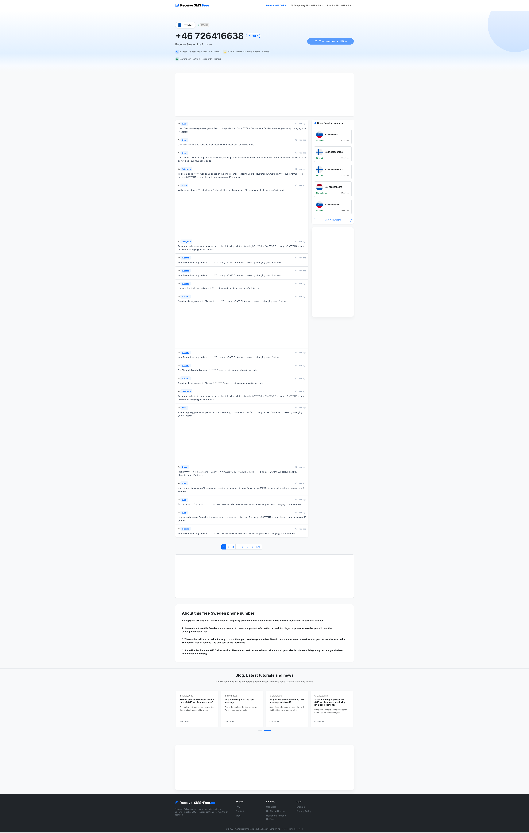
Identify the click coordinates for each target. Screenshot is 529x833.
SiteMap (300, 809)
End (258, 546)
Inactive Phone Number (339, 5)
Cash (184, 185)
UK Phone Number (275, 814)
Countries (271, 809)
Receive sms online (268, 620)
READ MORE (184, 724)
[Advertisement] (264, 94)
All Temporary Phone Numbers (307, 5)
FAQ (238, 809)
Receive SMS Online (276, 5)
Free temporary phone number (247, 831)
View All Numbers (333, 220)
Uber (184, 124)
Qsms (184, 467)
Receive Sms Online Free (273, 831)
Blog (238, 818)
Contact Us (241, 814)
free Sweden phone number (228, 613)
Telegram (186, 169)
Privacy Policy (303, 814)
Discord (185, 258)
